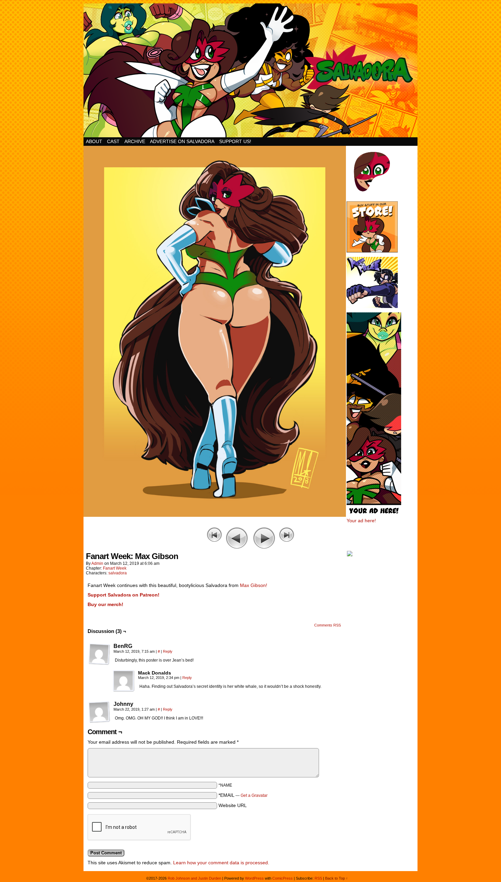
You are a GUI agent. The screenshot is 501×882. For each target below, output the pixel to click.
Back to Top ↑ (336, 878)
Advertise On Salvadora (182, 141)
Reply (167, 651)
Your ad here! (361, 520)
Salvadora (251, 70)
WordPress (254, 878)
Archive (134, 141)
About (94, 141)
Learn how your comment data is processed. (221, 862)
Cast (113, 141)
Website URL (232, 805)
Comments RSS (327, 625)
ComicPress (282, 878)
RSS (318, 878)
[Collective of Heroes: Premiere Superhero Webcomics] (381, 554)
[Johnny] (99, 712)
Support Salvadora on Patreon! (124, 595)
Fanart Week (114, 568)
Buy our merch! (105, 604)
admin (97, 563)
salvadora (117, 573)
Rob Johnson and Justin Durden (194, 878)
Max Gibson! (253, 585)
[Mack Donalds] (124, 681)
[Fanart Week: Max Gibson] (215, 515)
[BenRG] (99, 654)
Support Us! (235, 141)
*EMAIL (243, 795)
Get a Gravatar (254, 795)
